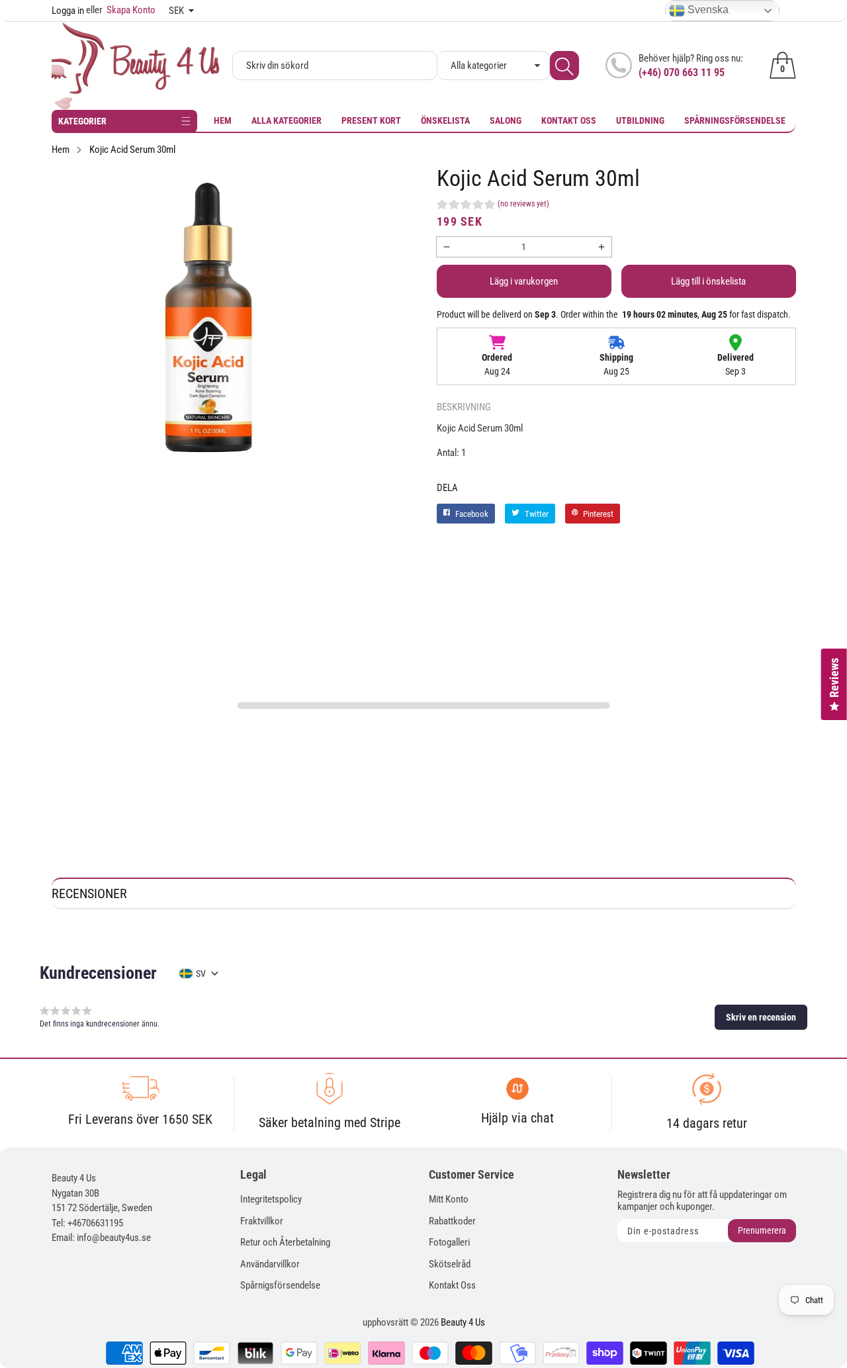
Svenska (707, 9)
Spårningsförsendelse (734, 120)
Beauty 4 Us (463, 1322)
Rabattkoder (452, 1221)
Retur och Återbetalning (285, 1242)
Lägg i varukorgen (524, 281)
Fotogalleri (449, 1242)
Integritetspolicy (271, 1199)
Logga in (68, 11)
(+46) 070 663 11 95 (682, 72)
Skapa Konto (121, 10)
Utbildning (640, 120)
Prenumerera (762, 1230)
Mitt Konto (448, 1199)
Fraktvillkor (261, 1221)
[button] (493, 205)
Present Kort (371, 120)
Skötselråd (449, 1264)
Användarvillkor (270, 1264)
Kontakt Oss (568, 120)
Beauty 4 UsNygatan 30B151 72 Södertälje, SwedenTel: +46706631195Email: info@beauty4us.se (102, 1208)
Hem (223, 120)
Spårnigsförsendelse (280, 1285)
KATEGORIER (82, 121)
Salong (505, 120)
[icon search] (564, 65)
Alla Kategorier (286, 120)
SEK (176, 11)
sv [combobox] (201, 973)
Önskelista (445, 120)
